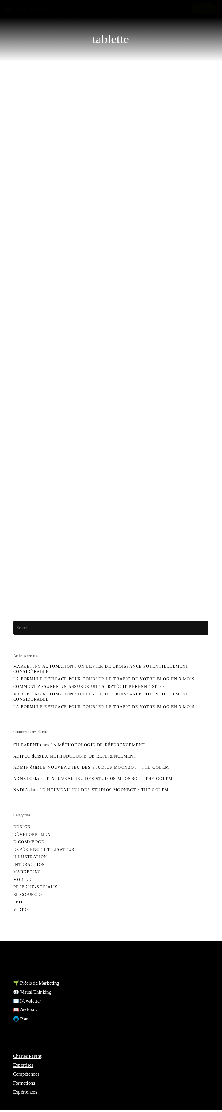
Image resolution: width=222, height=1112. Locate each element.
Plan (24, 1019)
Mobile (22, 879)
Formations (24, 1083)
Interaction (29, 864)
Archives (29, 1010)
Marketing (27, 872)
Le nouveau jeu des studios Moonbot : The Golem (104, 767)
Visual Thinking (36, 992)
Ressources (28, 894)
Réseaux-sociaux (35, 887)
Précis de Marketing (39, 983)
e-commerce (28, 842)
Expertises (23, 1065)
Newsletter (30, 1001)
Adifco (22, 756)
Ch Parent (26, 745)
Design (22, 827)
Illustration (30, 857)
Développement (33, 834)
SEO (17, 902)
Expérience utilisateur (53, 609)
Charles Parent (34, 9)
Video (20, 909)
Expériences (25, 1092)
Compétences (26, 1074)
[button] (8, 9)
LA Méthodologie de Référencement (98, 745)
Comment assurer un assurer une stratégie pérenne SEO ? (89, 686)
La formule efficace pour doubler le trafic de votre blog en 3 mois (104, 679)
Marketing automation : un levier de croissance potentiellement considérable (101, 669)
